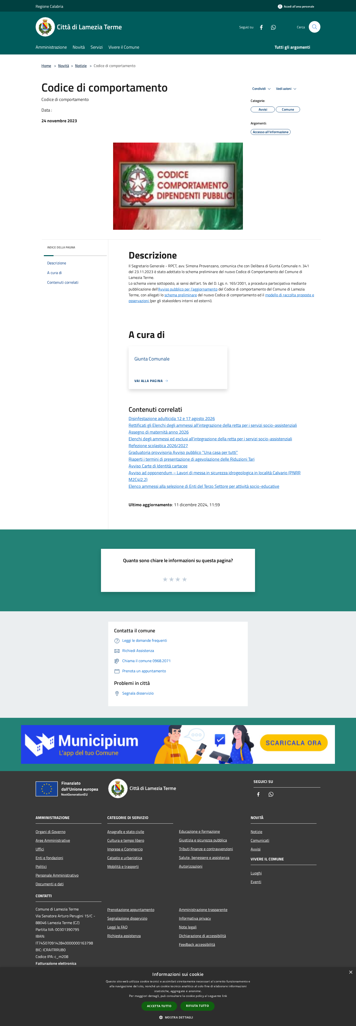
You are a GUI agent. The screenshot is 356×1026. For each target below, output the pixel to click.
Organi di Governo (50, 832)
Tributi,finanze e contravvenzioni (206, 849)
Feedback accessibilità (197, 944)
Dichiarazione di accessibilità (202, 936)
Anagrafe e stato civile (125, 832)
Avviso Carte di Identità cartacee (158, 466)
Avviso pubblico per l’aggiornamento (187, 289)
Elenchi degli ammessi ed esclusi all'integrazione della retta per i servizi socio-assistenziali (210, 439)
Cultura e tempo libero (125, 840)
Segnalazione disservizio (127, 918)
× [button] (350, 972)
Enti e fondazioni (49, 858)
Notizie (81, 66)
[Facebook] (259, 26)
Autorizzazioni (190, 866)
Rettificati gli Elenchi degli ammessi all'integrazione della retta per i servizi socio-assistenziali (213, 425)
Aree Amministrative (53, 840)
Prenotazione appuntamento (130, 909)
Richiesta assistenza (124, 936)
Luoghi (256, 873)
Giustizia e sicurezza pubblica (203, 840)
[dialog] (178, 996)
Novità (63, 66)
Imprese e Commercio (125, 849)
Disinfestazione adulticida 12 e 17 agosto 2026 (172, 418)
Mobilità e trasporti (123, 866)
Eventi (256, 882)
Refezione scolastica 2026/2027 (158, 445)
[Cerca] (314, 27)
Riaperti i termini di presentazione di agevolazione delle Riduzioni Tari (192, 459)
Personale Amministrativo (57, 875)
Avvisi (256, 849)
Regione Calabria (49, 6)
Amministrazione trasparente (203, 909)
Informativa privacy (195, 918)
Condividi (259, 88)
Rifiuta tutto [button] (197, 1006)
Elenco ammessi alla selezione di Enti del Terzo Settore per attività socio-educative (204, 486)
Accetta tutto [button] (159, 1006)
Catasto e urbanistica (124, 858)
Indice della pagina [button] (61, 247)
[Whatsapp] (271, 26)
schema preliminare (180, 295)
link (224, 996)
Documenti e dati (50, 884)
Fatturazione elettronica (56, 963)
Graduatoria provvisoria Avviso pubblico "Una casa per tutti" (183, 452)
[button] (178, 1017)
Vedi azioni (284, 88)
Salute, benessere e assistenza (204, 857)
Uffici (40, 849)
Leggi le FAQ (117, 927)
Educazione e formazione (199, 831)
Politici (41, 866)
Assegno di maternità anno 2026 (159, 432)
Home (46, 66)
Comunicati (260, 840)
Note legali (188, 927)
